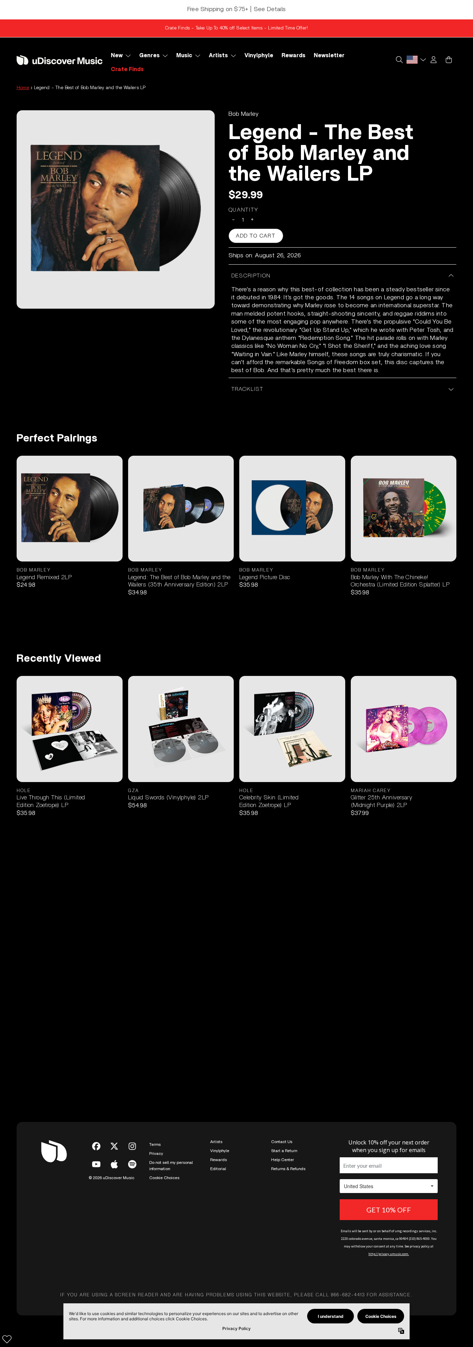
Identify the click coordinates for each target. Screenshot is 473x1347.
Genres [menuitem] (149, 55)
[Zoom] (116, 209)
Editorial (218, 1169)
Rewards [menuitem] (293, 55)
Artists (216, 1142)
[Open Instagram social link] (132, 1146)
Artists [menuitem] (218, 55)
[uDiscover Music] (59, 60)
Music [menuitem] (184, 55)
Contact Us (281, 1142)
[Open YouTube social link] (96, 1164)
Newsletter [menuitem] (329, 55)
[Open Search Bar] (399, 59)
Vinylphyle (219, 1151)
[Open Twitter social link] (114, 1146)
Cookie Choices (164, 1178)
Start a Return (284, 1151)
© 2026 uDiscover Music (111, 1178)
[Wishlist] (7, 1339)
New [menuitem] (117, 55)
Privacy (156, 1153)
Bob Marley (244, 114)
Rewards (218, 1160)
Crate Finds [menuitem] (127, 69)
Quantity (244, 210)
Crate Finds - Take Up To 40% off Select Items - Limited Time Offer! (236, 28)
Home (23, 87)
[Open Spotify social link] (132, 1164)
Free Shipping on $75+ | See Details (236, 9)
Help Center (282, 1160)
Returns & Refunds (288, 1169)
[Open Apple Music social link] (114, 1164)
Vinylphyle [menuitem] (258, 55)
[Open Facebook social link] (96, 1146)
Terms (155, 1144)
